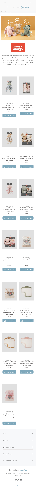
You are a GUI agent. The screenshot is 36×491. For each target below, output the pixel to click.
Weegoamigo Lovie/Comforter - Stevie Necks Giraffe (9, 158)
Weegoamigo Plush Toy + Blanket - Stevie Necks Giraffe (26, 158)
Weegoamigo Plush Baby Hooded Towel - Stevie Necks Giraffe (9, 364)
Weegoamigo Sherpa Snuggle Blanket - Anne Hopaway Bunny (9, 415)
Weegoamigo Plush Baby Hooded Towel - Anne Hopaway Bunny (27, 364)
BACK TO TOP (18, 487)
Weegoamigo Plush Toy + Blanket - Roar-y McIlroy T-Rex (26, 210)
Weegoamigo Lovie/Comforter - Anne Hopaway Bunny (9, 210)
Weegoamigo (9, 104)
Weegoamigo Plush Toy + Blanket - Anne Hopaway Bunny (9, 261)
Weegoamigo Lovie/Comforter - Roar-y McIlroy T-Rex (9, 107)
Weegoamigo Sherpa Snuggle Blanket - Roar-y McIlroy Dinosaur (26, 261)
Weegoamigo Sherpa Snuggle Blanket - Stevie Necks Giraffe (9, 312)
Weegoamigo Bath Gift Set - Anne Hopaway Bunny (26, 106)
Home (2, 12)
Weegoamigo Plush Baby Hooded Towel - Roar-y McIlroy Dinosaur (27, 312)
